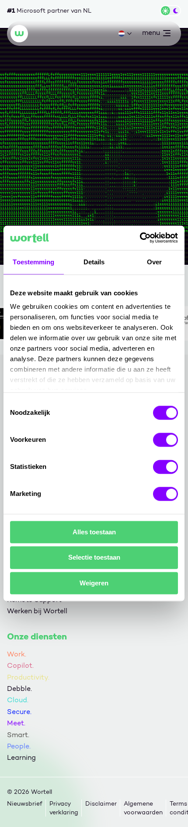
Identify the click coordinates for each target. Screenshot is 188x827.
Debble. (19, 688)
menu (151, 34)
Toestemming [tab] (33, 262)
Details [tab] (94, 262)
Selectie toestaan (94, 557)
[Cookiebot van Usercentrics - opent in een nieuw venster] (139, 237)
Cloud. (17, 700)
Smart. (18, 735)
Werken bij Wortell (37, 611)
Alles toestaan (94, 532)
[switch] (165, 440)
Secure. (19, 711)
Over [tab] (154, 262)
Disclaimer (101, 803)
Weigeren (94, 583)
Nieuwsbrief (24, 803)
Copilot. (20, 665)
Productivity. (28, 677)
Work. (16, 654)
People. (19, 746)
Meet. (16, 723)
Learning (21, 757)
